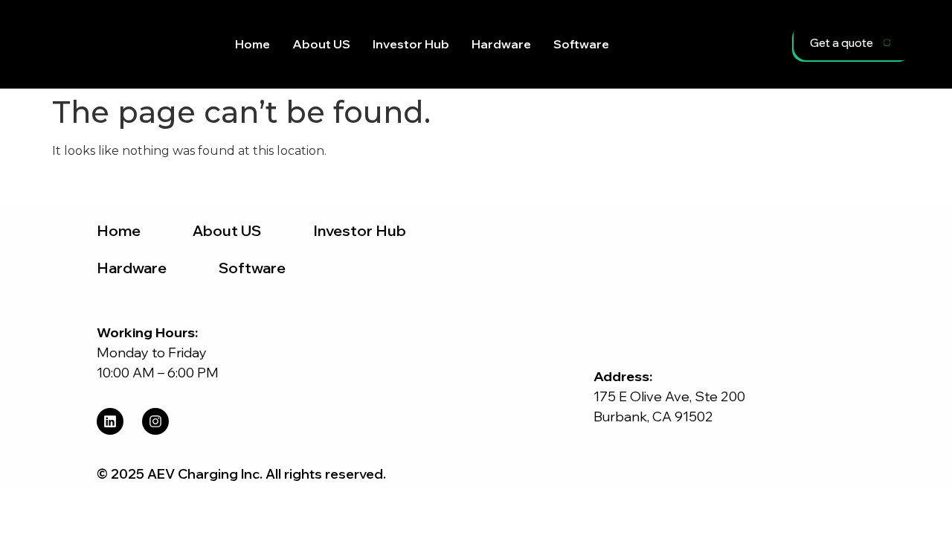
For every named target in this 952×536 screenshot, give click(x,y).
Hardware (501, 43)
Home (252, 43)
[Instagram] (155, 421)
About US (321, 43)
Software (581, 43)
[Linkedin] (110, 421)
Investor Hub (411, 43)
